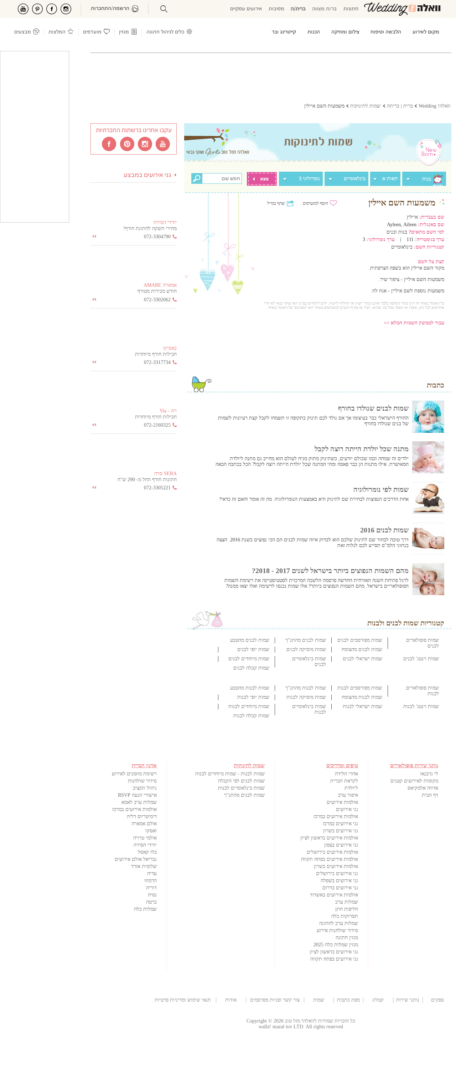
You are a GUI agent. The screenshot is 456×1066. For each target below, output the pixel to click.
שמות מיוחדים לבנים (248, 658)
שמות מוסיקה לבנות (306, 697)
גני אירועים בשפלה (339, 880)
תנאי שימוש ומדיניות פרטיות (183, 1000)
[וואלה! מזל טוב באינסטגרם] (145, 143)
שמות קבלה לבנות (251, 715)
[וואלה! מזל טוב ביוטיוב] (163, 143)
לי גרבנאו (429, 773)
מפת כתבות (348, 1000)
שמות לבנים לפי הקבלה (241, 781)
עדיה (152, 873)
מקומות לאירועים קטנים (414, 781)
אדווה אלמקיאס (423, 788)
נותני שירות (407, 1000)
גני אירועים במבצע (147, 175)
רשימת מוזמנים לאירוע (134, 773)
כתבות (435, 385)
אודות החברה (231, 1000)
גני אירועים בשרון (340, 830)
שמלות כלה (145, 909)
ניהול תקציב (145, 788)
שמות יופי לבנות (253, 697)
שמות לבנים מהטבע (249, 640)
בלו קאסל (147, 852)
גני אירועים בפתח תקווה (334, 959)
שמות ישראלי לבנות (362, 706)
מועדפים (92, 32)
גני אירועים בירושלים (337, 873)
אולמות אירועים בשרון (336, 866)
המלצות (57, 32)
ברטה (151, 902)
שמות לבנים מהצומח (362, 649)
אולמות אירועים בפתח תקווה (329, 859)
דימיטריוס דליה (142, 816)
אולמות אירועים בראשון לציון (329, 838)
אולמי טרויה (145, 838)
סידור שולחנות (142, 781)
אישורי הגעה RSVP (137, 795)
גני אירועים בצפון (341, 845)
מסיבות (276, 9)
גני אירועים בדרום (340, 887)
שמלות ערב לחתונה (338, 923)
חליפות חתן (346, 909)
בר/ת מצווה (324, 9)
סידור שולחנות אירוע (337, 930)
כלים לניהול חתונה (165, 32)
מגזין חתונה (347, 937)
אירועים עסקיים (246, 9)
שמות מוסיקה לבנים (306, 649)
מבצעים (22, 32)
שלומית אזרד (144, 866)
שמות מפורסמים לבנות (359, 688)
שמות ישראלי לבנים (362, 658)
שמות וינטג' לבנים (421, 658)
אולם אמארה (144, 823)
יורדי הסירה (145, 845)
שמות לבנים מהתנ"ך (305, 640)
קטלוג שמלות (378, 1000)
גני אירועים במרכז (340, 823)
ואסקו (151, 830)
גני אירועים (347, 809)
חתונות (350, 9)
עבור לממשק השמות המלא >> (414, 323)
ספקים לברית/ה (437, 1000)
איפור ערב (348, 795)
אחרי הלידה (346, 773)
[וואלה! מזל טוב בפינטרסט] (127, 143)
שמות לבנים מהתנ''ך (244, 795)
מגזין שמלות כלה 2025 (336, 944)
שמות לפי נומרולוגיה (381, 489)
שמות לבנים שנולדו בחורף (373, 408)
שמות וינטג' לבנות (421, 706)
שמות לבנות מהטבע (249, 688)
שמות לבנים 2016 (384, 530)
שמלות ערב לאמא (139, 802)
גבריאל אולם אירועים (136, 859)
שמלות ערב (346, 902)
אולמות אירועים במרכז (336, 816)
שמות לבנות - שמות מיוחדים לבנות (230, 773)
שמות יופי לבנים (253, 649)
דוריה (151, 887)
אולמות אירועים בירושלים (332, 852)
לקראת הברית (344, 781)
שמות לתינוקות (319, 1000)
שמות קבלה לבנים (251, 668)
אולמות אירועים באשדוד (334, 895)
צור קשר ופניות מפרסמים (275, 1000)
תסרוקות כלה (344, 916)
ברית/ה (298, 9)
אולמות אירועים (342, 802)
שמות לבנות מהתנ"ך (305, 688)
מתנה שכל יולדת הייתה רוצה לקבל (362, 449)
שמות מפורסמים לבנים (359, 640)
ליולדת (351, 788)
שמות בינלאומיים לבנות (241, 788)
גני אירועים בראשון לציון (334, 952)
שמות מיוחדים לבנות (248, 706)
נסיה (152, 895)
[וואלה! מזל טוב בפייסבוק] (110, 143)
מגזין (124, 32)
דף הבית (430, 795)
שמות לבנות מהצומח (362, 697)
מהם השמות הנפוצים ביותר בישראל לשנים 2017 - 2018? (330, 570)
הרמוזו (150, 880)
